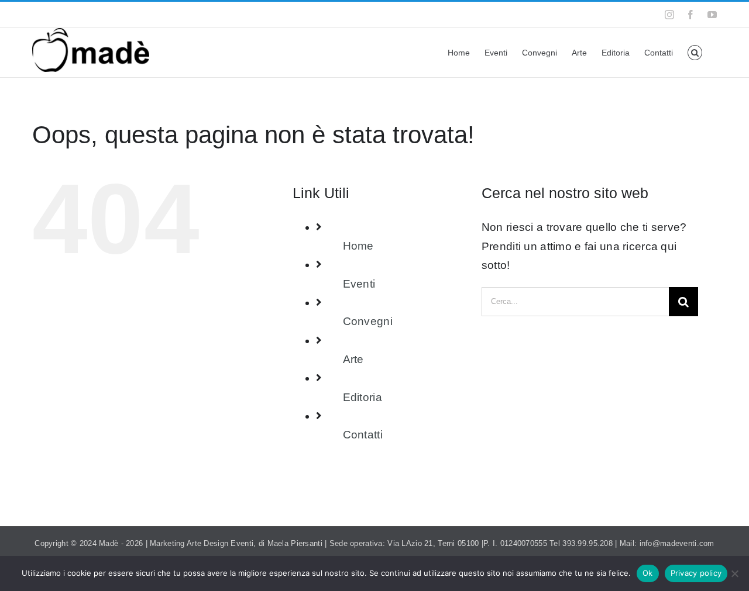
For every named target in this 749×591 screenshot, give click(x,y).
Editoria (362, 397)
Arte (353, 359)
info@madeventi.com (170, 15)
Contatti (363, 434)
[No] (734, 573)
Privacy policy (696, 573)
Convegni (368, 321)
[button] (695, 52)
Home (358, 246)
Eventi (359, 284)
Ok (648, 573)
